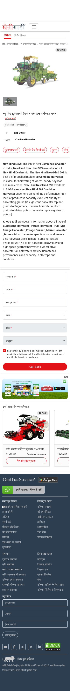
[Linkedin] (40, 647)
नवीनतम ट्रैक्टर (45, 517)
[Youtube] (5, 647)
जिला (8, 328)
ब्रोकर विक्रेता (44, 574)
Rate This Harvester (15, 124)
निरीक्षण (7, 35)
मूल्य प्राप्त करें (11, 150)
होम (3, 43)
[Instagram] (22, 647)
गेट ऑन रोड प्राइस (26, 461)
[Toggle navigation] (34, 26)
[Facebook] (14, 647)
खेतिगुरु (41, 559)
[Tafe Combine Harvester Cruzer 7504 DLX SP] (26, 427)
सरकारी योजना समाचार (13, 584)
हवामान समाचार (9, 589)
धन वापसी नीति (9, 532)
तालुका (9, 341)
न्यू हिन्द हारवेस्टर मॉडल (28, 43)
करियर (5, 517)
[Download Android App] (48, 480)
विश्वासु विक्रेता (44, 564)
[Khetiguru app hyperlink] (35, 389)
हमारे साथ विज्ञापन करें (15, 506)
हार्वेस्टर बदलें (10, 118)
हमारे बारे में (7, 511)
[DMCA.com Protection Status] (53, 646)
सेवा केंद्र (41, 532)
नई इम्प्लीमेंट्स (44, 511)
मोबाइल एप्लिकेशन (10, 527)
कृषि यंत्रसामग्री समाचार (14, 574)
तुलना (54, 150)
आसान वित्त (42, 527)
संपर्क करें (6, 522)
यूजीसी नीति (31, 670)
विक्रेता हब (42, 569)
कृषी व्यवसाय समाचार (12, 569)
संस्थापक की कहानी (11, 542)
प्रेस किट (6, 547)
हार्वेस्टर (41, 522)
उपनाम (9, 289)
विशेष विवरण (20, 35)
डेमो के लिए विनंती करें (35, 150)
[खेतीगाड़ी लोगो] (14, 27)
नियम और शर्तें (8, 670)
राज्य (8, 315)
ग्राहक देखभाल (44, 537)
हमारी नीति (20, 670)
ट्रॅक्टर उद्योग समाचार (12, 579)
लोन (66, 150)
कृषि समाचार (8, 564)
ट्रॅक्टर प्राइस (44, 506)
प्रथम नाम (10, 276)
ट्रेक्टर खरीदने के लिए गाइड (50, 584)
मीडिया (5, 537)
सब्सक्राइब (10, 635)
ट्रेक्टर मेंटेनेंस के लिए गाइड (50, 589)
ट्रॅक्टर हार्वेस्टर (12, 43)
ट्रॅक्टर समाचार (9, 559)
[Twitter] (31, 647)
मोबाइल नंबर (11, 302)
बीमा (39, 579)
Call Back (35, 366)
